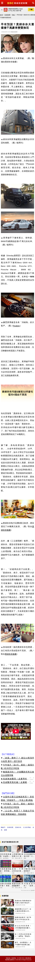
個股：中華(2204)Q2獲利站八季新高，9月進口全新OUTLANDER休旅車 (17, 870)
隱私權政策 (28, 958)
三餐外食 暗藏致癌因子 (29, 870)
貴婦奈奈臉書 (11, 654)
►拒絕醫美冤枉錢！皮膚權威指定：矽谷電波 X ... (15, 782)
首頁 (1, 15)
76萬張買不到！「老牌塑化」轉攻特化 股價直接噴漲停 (29, 885)
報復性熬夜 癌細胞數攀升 (17, 885)
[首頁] (17, 3)
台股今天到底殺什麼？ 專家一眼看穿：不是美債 (5, 885)
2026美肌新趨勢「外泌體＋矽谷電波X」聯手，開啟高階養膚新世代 (5, 855)
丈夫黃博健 (27, 827)
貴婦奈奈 (18, 827)
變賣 (5, 830)
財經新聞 (7, 15)
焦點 (13, 15)
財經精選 (10, 827)
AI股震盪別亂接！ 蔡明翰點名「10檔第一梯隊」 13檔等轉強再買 (5, 870)
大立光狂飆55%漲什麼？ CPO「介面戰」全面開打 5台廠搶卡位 (29, 855)
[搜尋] (32, 4)
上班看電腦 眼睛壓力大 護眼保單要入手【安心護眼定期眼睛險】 (17, 855)
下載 (31, 9)
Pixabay (16, 326)
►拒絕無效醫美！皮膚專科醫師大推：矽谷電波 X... (15, 779)
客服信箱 (8, 958)
